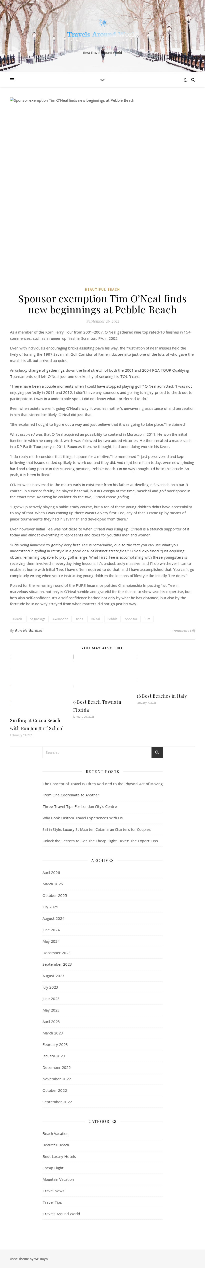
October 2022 (54, 1090)
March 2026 (52, 883)
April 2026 (51, 872)
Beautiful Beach (102, 289)
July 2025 (50, 906)
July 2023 (50, 987)
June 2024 (51, 929)
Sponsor (131, 619)
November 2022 (56, 1078)
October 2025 (54, 895)
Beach (17, 619)
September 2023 (57, 964)
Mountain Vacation (58, 1179)
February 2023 (55, 1044)
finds (79, 619)
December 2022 (56, 1067)
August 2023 (53, 975)
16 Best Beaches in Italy (162, 696)
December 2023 (56, 952)
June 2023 (51, 998)
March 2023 (52, 1032)
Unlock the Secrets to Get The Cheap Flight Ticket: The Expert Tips (100, 840)
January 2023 (53, 1055)
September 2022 (57, 1101)
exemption (60, 619)
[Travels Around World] (102, 32)
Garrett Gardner (29, 630)
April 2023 (51, 1021)
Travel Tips (52, 1202)
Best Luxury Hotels (59, 1156)
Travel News (53, 1190)
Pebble (113, 619)
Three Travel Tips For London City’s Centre (79, 806)
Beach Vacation (55, 1133)
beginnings (37, 619)
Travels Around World (61, 1213)
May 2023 (51, 1010)
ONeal (95, 619)
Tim (147, 619)
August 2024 (53, 918)
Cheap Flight (53, 1167)
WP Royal (41, 1259)
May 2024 (51, 941)
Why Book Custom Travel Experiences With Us (82, 817)
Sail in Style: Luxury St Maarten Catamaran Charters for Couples (96, 829)
